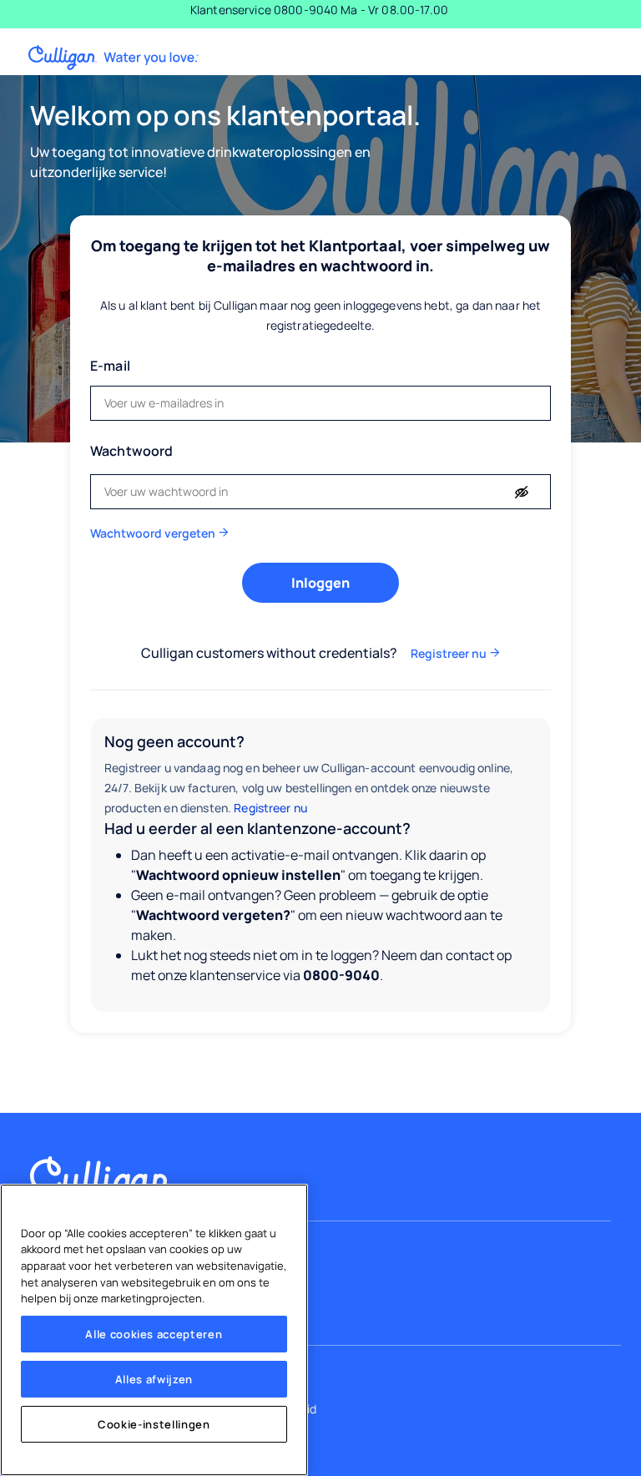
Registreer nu (270, 808)
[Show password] (522, 492)
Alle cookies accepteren (153, 1334)
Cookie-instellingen (153, 1424)
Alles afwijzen (154, 1379)
